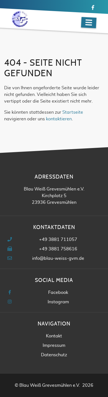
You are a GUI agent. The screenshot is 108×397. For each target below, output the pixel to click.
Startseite (72, 112)
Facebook (58, 292)
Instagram (58, 302)
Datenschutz (54, 355)
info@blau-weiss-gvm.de (58, 258)
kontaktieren (59, 119)
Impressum (54, 345)
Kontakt (54, 336)
